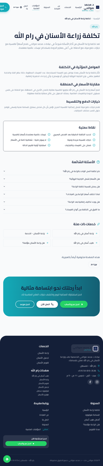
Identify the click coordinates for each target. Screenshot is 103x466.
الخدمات (67, 7)
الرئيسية (78, 7)
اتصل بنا (26, 7)
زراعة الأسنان (43, 353)
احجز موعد (25, 304)
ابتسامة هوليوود (92, 415)
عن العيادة (57, 7)
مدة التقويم (94, 429)
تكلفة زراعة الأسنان (91, 410)
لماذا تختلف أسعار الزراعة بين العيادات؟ (83, 194)
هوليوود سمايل (42, 391)
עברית (16, 7)
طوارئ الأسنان (43, 394)
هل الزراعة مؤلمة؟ (91, 424)
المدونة (47, 7)
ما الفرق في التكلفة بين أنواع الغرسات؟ (82, 209)
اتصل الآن (45, 304)
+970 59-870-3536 (87, 370)
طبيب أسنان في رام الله (40, 376)
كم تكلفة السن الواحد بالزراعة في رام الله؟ (81, 171)
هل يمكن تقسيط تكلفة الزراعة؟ (86, 186)
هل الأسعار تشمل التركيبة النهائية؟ (84, 179)
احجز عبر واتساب (72, 304)
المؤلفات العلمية (35, 7)
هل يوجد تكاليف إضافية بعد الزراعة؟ (84, 202)
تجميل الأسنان (42, 358)
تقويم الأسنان (43, 363)
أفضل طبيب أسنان (92, 420)
